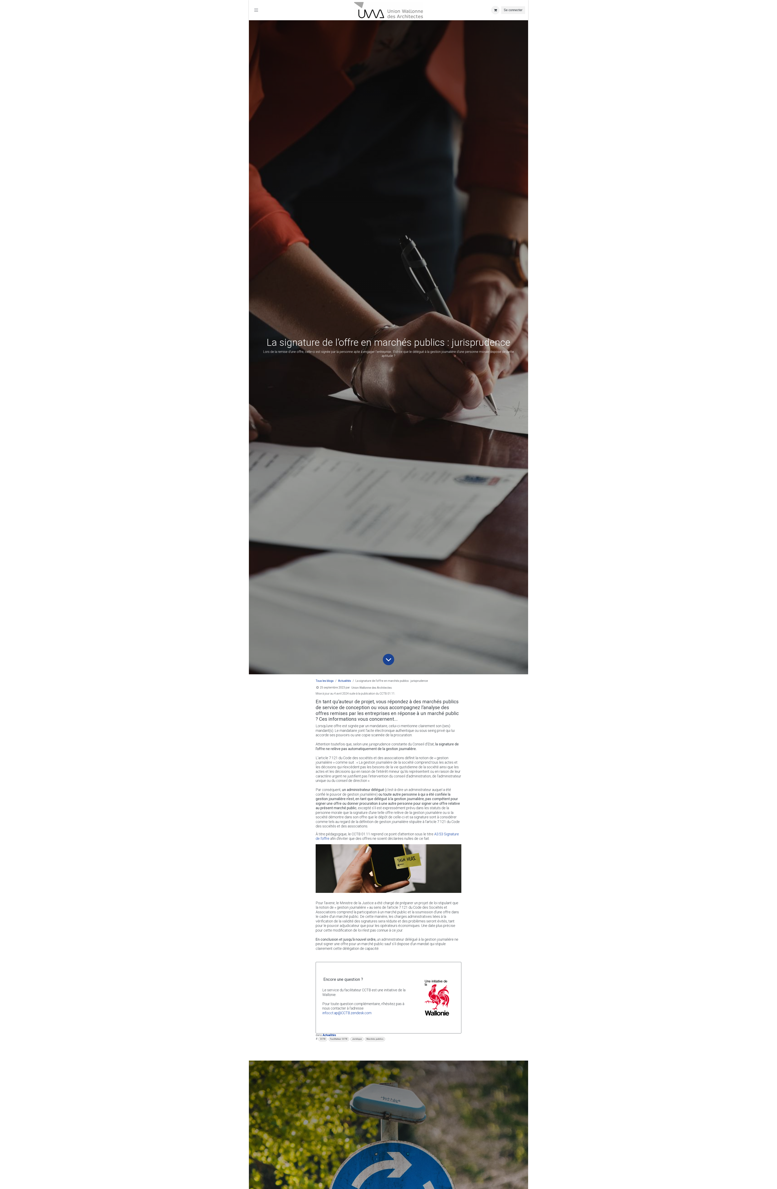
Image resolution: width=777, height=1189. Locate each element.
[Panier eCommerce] (495, 10)
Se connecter (513, 10)
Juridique (357, 1039)
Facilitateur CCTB (338, 1039)
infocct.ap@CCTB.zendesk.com (347, 1013)
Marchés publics (374, 1039)
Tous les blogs (325, 680)
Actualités (344, 680)
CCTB (323, 1039)
